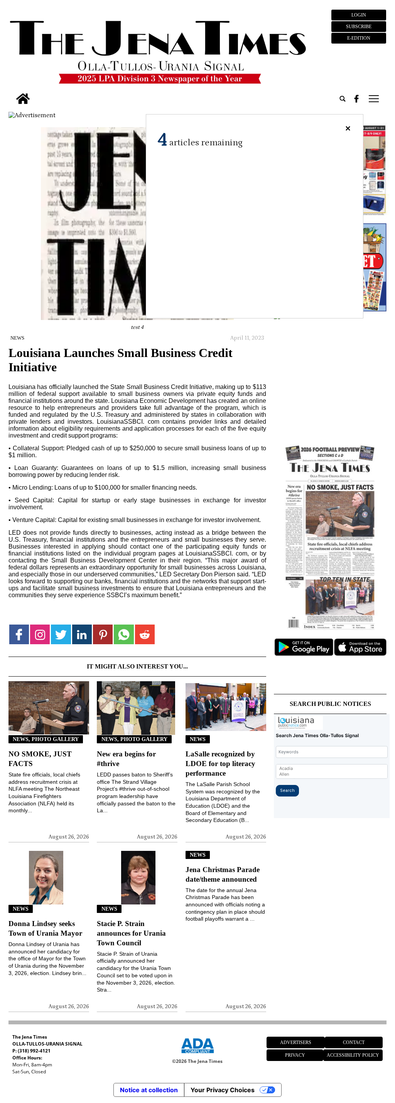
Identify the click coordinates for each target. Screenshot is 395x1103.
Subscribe (358, 26)
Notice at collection (149, 1090)
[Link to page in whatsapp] (123, 634)
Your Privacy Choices (223, 1090)
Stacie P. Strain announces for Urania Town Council (131, 933)
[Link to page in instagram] (40, 634)
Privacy (295, 1055)
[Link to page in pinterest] (103, 634)
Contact (354, 1042)
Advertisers (295, 1042)
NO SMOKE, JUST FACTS (40, 759)
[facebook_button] (356, 98)
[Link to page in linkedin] (82, 634)
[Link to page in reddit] (145, 634)
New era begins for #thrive (126, 759)
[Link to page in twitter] (61, 634)
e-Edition (358, 38)
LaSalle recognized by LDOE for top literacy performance (220, 763)
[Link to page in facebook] (19, 634)
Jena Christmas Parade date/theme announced (223, 874)
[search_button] (342, 98)
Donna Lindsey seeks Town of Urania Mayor (45, 928)
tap (373, 98)
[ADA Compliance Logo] (197, 1054)
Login (358, 15)
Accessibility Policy (353, 1055)
